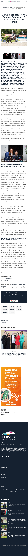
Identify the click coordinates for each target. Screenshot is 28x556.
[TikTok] (8, 456)
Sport (14, 11)
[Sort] (5, 410)
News (11, 7)
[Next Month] (18, 413)
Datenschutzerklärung (14, 551)
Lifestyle (9, 489)
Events (3, 474)
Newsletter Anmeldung (7, 481)
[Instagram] (4, 456)
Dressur (4, 322)
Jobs (3, 489)
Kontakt (3, 477)
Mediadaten (4, 470)
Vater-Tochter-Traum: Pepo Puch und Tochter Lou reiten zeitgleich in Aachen (17, 520)
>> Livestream (4, 280)
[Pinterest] (6, 456)
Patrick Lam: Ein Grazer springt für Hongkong (16, 505)
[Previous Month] (15, 413)
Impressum (20, 549)
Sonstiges (14, 351)
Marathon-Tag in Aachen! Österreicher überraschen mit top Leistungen (16, 535)
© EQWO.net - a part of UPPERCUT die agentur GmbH (14, 545)
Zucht (16, 491)
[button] (12, 360)
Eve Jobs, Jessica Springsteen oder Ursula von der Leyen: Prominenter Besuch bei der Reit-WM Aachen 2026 (14, 355)
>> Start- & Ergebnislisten (7, 278)
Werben (3, 464)
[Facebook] (2, 456)
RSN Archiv (16, 489)
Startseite (5, 7)
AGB (16, 549)
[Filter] (2, 410)
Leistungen (4, 467)
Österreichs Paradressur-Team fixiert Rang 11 (17, 528)
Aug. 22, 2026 (10, 523)
